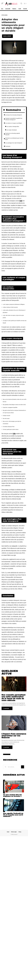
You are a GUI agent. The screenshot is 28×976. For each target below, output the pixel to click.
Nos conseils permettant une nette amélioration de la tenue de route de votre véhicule (13, 697)
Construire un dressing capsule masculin (12, 133)
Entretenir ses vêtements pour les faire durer (14, 138)
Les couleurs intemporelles (12, 126)
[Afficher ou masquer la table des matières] (23, 110)
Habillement (7, 36)
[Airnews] (11, 3)
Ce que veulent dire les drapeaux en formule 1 (12, 795)
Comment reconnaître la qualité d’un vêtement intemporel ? (13, 118)
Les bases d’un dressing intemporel (13, 115)
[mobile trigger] (3, 3)
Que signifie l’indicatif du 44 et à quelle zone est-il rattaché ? (13, 815)
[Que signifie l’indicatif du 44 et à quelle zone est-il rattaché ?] (14, 805)
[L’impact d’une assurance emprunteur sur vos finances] (14, 722)
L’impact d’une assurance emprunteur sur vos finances (14, 736)
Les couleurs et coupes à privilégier (13, 123)
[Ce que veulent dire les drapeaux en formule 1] (14, 787)
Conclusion (7, 146)
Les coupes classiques (11, 130)
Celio (20, 201)
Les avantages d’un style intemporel (13, 143)
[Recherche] (21, 3)
